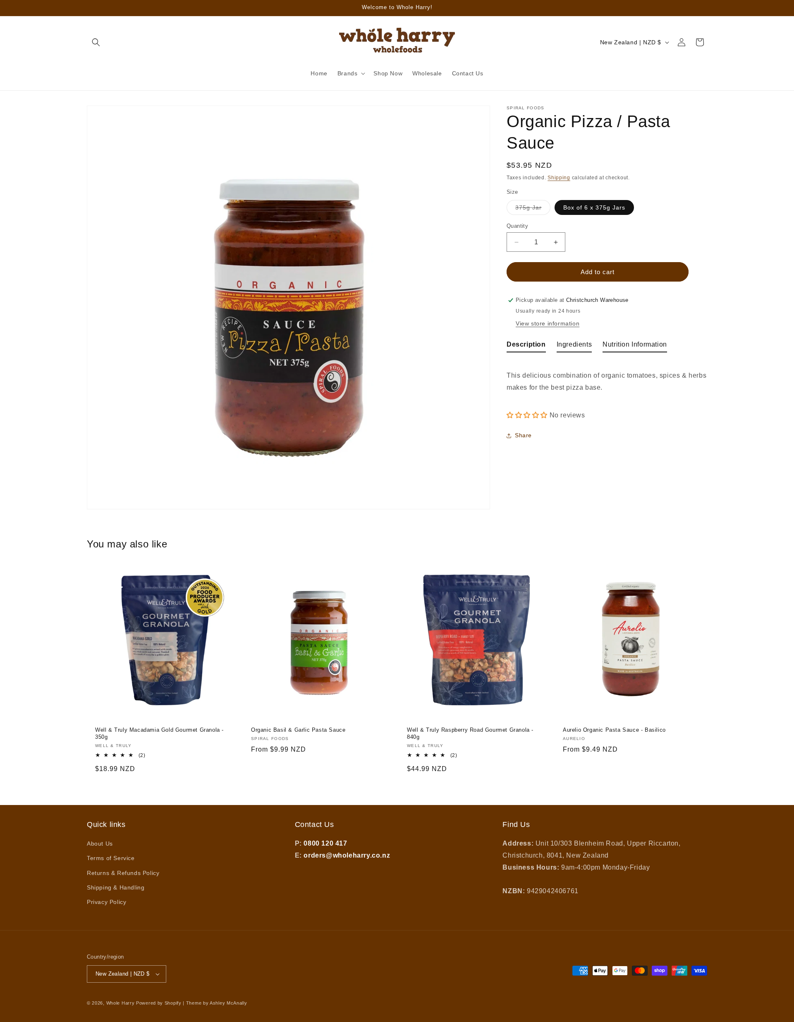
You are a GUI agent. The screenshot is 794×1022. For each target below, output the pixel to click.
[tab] (526, 346)
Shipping (559, 178)
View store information (547, 323)
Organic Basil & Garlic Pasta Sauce (298, 730)
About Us (100, 843)
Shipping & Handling (115, 887)
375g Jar (532, 209)
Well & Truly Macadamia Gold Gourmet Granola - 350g (159, 733)
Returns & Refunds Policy (123, 873)
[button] (96, 42)
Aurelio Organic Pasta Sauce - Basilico (614, 730)
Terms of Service (111, 858)
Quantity (517, 226)
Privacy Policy (106, 902)
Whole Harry (120, 1002)
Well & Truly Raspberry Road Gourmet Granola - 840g (470, 733)
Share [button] (523, 435)
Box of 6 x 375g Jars (594, 207)
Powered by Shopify (159, 1002)
